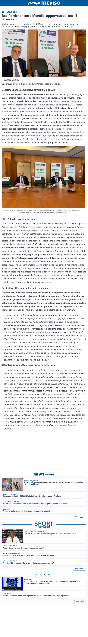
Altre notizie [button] (79, 517)
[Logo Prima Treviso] (44, 3)
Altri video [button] (80, 601)
